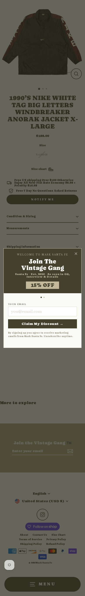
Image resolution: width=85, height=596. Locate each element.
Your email (17, 304)
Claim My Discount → (42, 324)
